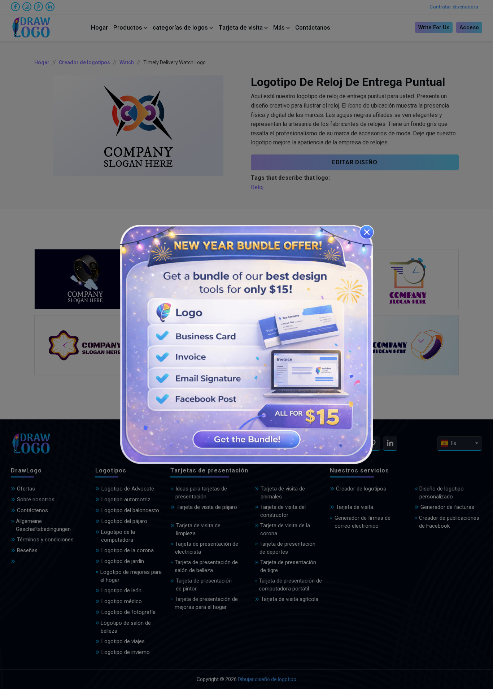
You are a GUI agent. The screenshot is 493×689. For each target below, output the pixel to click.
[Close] (366, 232)
